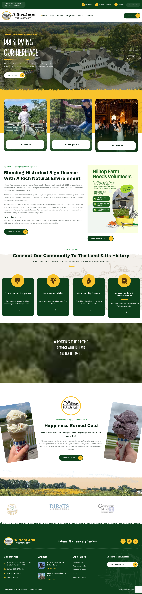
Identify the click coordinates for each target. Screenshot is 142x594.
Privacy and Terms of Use (128, 590)
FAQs (75, 573)
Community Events (88, 293)
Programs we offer (79, 566)
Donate (120, 4)
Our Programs (71, 144)
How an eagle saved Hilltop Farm (55, 563)
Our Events (25, 144)
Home (44, 15)
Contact (89, 15)
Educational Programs (17, 293)
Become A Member (105, 4)
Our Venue (117, 145)
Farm (52, 15)
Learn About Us (78, 562)
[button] (130, 56)
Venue (80, 15)
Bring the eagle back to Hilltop (56, 574)
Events (60, 15)
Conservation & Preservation (124, 294)
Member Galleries (79, 570)
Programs (70, 15)
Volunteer (88, 4)
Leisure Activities (53, 293)
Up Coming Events (79, 577)
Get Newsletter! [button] (117, 564)
